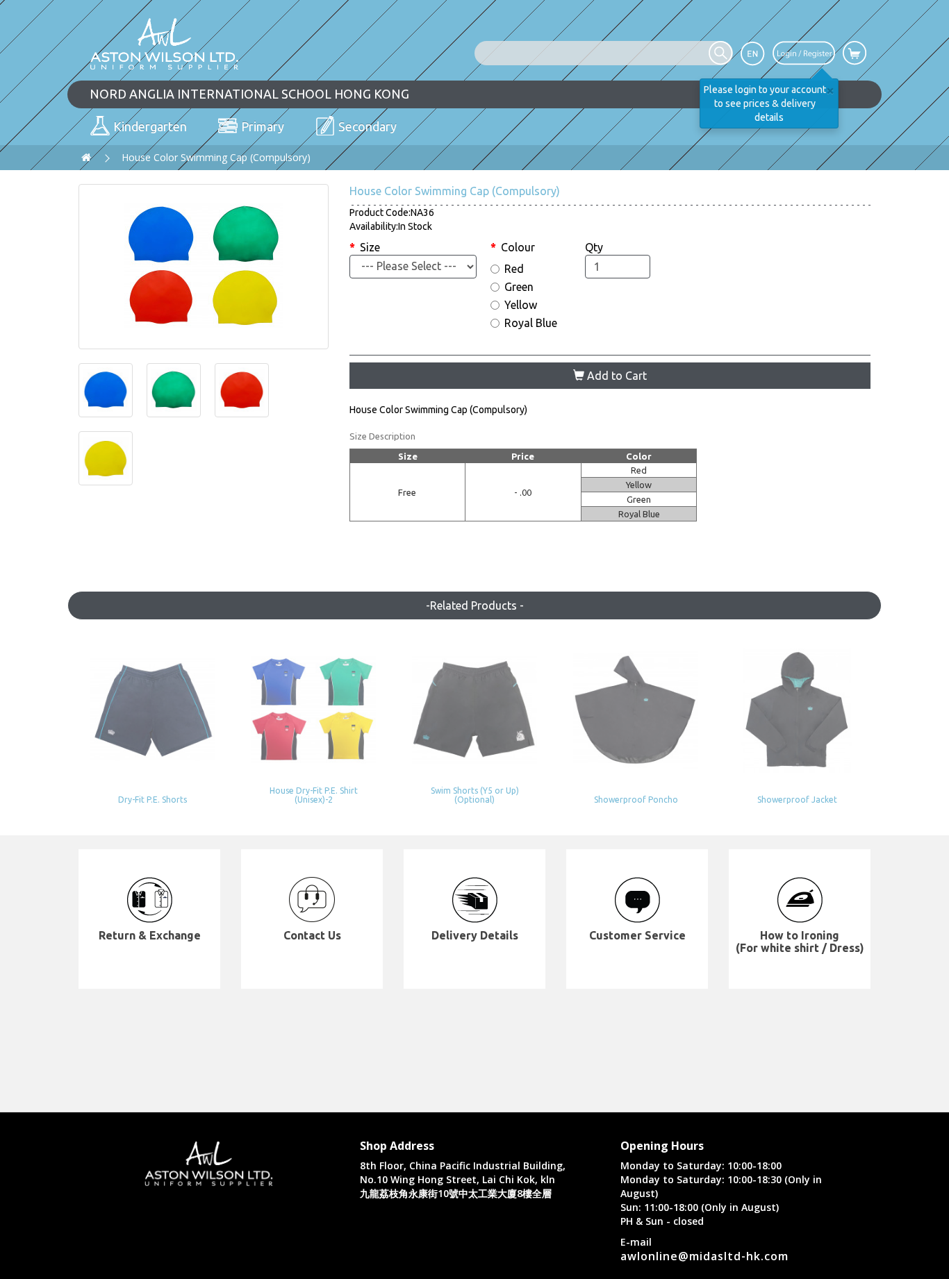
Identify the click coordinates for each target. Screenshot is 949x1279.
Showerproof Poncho (636, 799)
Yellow (520, 305)
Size (370, 247)
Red (514, 268)
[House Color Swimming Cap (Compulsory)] (204, 266)
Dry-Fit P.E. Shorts (152, 799)
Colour (518, 247)
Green (519, 287)
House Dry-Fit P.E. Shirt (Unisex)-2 (314, 795)
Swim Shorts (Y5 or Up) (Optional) (475, 795)
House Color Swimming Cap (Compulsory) (216, 157)
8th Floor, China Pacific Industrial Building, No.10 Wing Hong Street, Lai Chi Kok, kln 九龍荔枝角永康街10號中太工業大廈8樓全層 (463, 1179)
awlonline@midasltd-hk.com (704, 1256)
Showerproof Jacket (797, 799)
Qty (594, 247)
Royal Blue (530, 323)
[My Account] (804, 52)
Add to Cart (615, 375)
